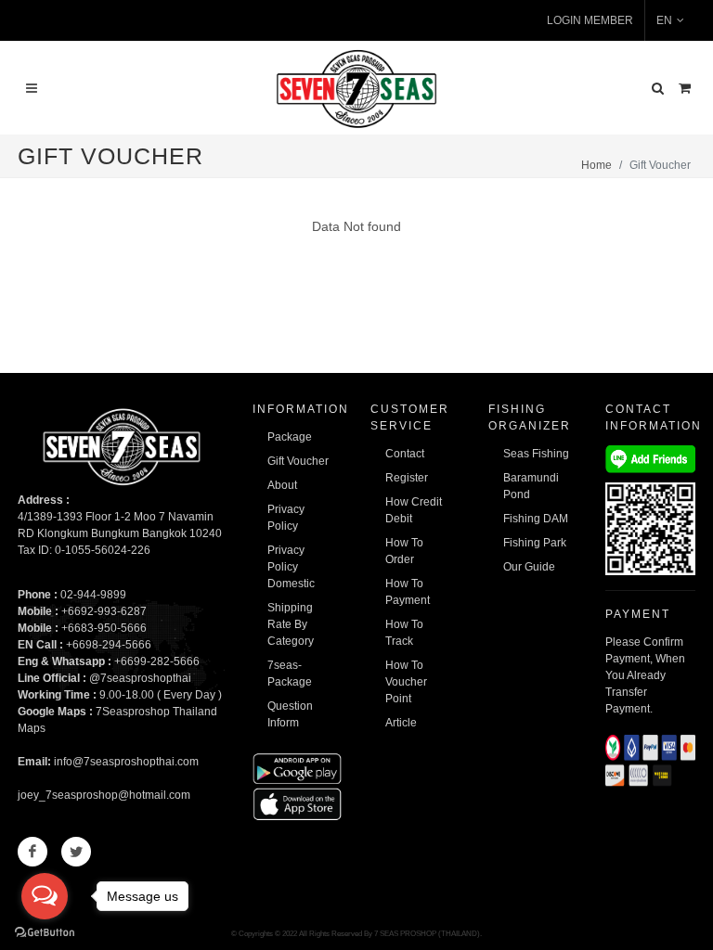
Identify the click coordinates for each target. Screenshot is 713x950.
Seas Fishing (536, 453)
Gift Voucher (298, 461)
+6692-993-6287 (104, 611)
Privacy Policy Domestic (291, 567)
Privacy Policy (286, 518)
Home (596, 165)
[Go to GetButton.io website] (44, 931)
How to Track (404, 633)
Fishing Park (534, 542)
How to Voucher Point (406, 682)
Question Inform (290, 714)
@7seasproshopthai (140, 678)
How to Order (404, 551)
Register (406, 477)
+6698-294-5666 (108, 644)
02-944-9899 (93, 594)
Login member (590, 20)
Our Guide (529, 566)
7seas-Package (289, 673)
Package (289, 436)
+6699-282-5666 (157, 661)
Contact (404, 453)
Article (401, 722)
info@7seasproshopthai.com (126, 761)
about (282, 485)
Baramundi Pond (531, 486)
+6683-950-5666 (104, 628)
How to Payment (407, 592)
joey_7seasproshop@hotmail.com (104, 795)
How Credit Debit (413, 510)
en (664, 20)
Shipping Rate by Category (290, 624)
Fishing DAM (535, 518)
